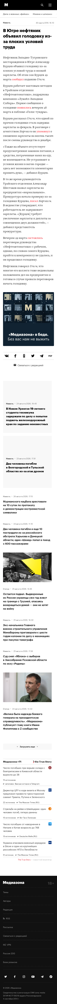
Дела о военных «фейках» (16, 13)
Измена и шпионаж (42, 13)
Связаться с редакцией (30, 365)
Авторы (7, 900)
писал (34, 201)
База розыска (10, 962)
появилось (24, 108)
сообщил (18, 79)
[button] (50, 5)
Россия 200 (9, 953)
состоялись (35, 238)
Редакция (7, 909)
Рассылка (8, 927)
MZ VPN (7, 944)
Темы (5, 892)
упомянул (43, 131)
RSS (7, 918)
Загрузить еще (27, 746)
